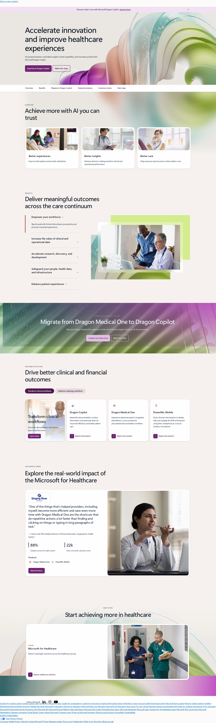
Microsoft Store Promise (20, 706)
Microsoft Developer (128, 709)
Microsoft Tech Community (187, 709)
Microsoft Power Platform (59, 709)
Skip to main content (9, 1)
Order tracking (198, 703)
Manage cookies (55, 721)
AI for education (209, 706)
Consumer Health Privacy (10, 721)
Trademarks (78, 721)
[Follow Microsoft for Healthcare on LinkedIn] (44, 702)
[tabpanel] (107, 420)
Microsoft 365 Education (116, 706)
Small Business (108, 709)
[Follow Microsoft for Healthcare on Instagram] (50, 702)
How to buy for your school (137, 706)
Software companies (18, 712)
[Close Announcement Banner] (187, 9)
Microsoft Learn (143, 709)
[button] (61, 68)
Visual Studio (32, 712)
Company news (64, 712)
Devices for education (72, 706)
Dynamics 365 (31, 709)
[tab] (39, 390)
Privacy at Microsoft (80, 712)
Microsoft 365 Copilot (93, 709)
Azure (116, 709)
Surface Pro (4, 703)
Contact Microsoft (35, 721)
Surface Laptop (16, 703)
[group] (52, 148)
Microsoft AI (5, 709)
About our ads (108, 721)
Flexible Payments (37, 706)
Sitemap (24, 721)
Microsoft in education (54, 706)
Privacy (46, 721)
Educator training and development (163, 706)
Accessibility (119, 712)
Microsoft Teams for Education (93, 706)
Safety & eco (88, 721)
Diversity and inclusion (105, 712)
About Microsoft (51, 712)
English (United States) (9, 715)
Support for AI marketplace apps (163, 709)
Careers (41, 712)
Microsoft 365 (43, 709)
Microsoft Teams (77, 709)
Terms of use (68, 721)
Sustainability (130, 712)
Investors (91, 712)
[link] (29, 89)
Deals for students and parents (190, 706)
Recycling (98, 721)
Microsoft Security (17, 709)
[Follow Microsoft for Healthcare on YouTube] (56, 702)
